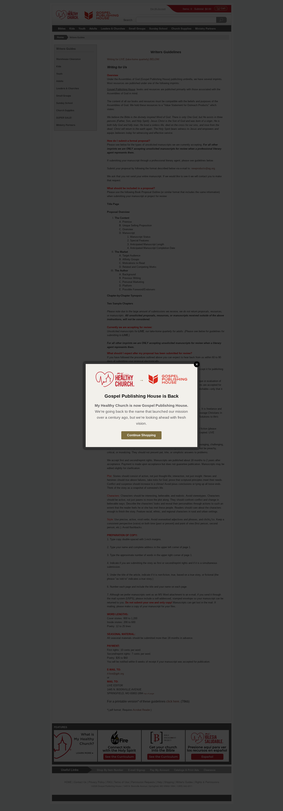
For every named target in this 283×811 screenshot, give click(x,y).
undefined (197, 364)
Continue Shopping (141, 435)
